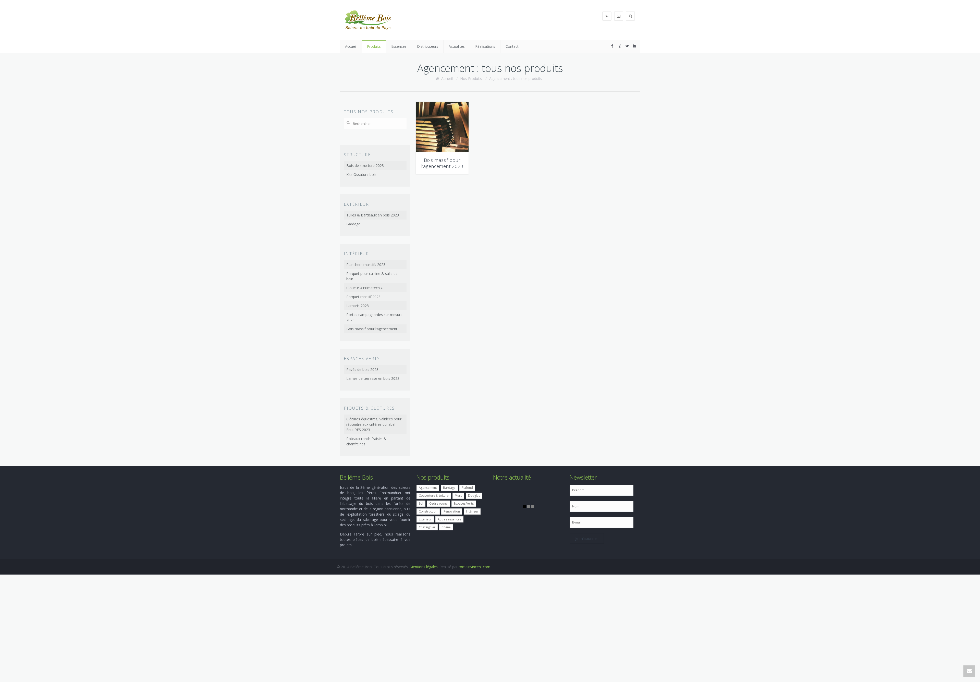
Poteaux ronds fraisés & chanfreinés (366, 441)
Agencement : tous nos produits (515, 78)
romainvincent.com (474, 566)
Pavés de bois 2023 (362, 369)
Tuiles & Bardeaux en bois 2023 (372, 215)
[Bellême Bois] (368, 20)
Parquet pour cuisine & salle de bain (372, 276)
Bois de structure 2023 (365, 165)
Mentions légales (424, 566)
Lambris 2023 (357, 305)
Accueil (351, 46)
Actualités (457, 46)
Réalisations (485, 46)
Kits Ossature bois (361, 174)
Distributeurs (427, 46)
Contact (512, 46)
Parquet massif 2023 (363, 296)
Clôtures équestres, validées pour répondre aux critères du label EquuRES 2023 (373, 424)
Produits (374, 46)
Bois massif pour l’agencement (371, 328)
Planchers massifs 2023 (365, 264)
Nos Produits (471, 78)
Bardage (353, 224)
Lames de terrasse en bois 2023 (372, 378)
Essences (399, 46)
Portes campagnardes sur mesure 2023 (374, 317)
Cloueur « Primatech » (364, 287)
